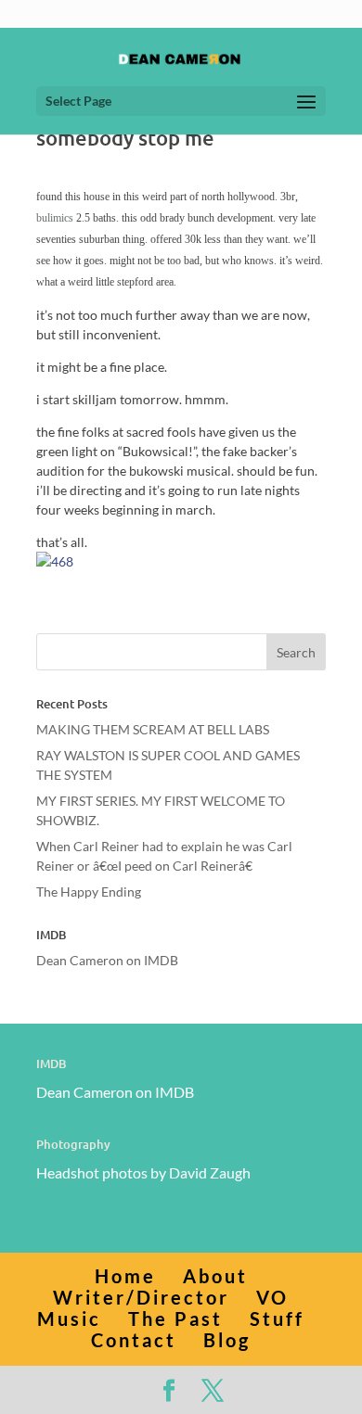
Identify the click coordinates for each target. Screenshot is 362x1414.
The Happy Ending (88, 891)
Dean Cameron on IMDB (107, 960)
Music (69, 1318)
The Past (175, 1318)
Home (125, 1276)
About (215, 1276)
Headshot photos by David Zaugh (143, 1172)
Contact (133, 1340)
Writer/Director (141, 1297)
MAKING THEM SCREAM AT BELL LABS (152, 729)
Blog (227, 1340)
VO (272, 1297)
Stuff (277, 1318)
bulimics (54, 217)
